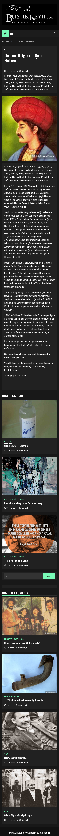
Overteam (31, 832)
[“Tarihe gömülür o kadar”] (29, 534)
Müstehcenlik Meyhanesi (16, 758)
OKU (10, 442)
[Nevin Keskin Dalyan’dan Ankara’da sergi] (29, 476)
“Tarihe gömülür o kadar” (16, 560)
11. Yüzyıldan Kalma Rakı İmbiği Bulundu (23, 700)
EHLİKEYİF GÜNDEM (16, 499)
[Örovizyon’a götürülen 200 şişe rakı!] (29, 616)
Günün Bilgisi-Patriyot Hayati (18, 815)
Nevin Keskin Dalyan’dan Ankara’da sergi (23, 503)
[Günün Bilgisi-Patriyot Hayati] (29, 788)
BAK (6, 50)
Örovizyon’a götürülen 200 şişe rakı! (22, 643)
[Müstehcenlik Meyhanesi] (29, 731)
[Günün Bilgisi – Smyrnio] (29, 419)
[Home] (5, 34)
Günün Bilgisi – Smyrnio (16, 446)
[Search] (55, 33)
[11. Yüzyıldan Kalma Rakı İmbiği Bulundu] (29, 673)
